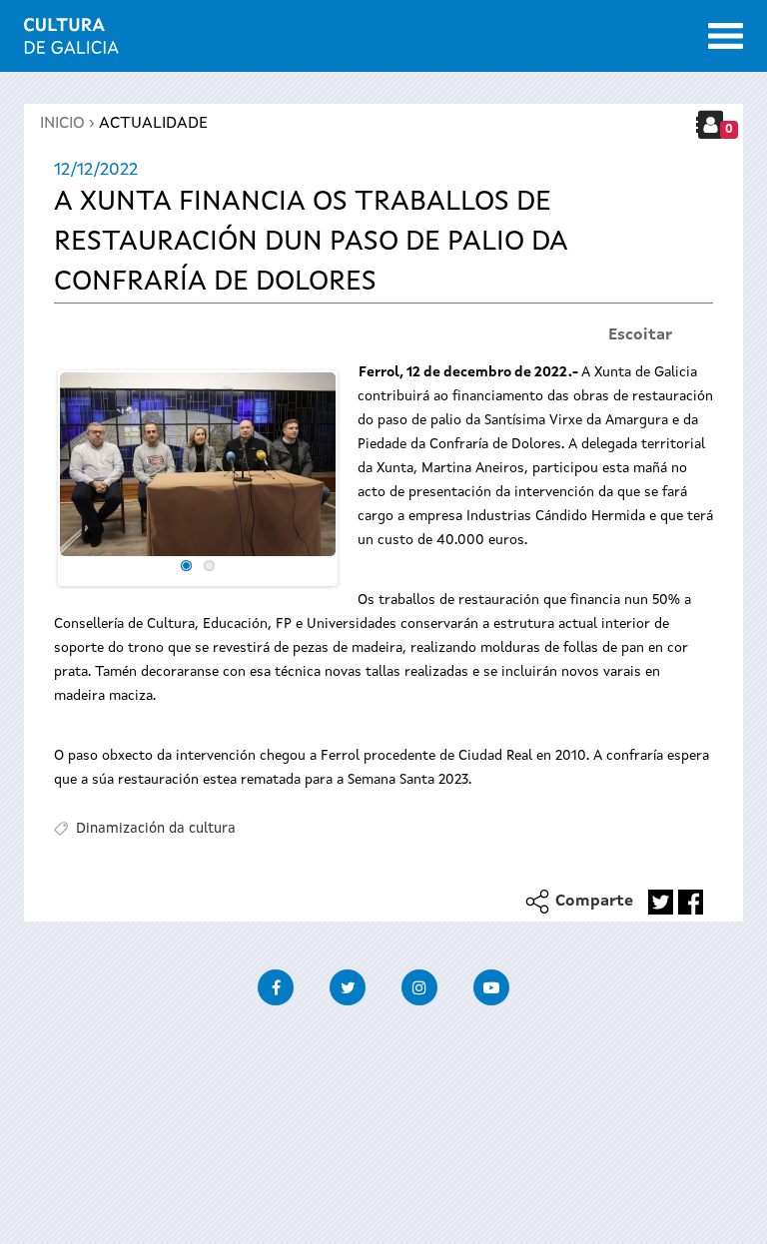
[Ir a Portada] (71, 42)
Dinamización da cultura (156, 829)
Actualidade (153, 124)
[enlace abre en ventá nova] (660, 902)
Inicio (62, 124)
